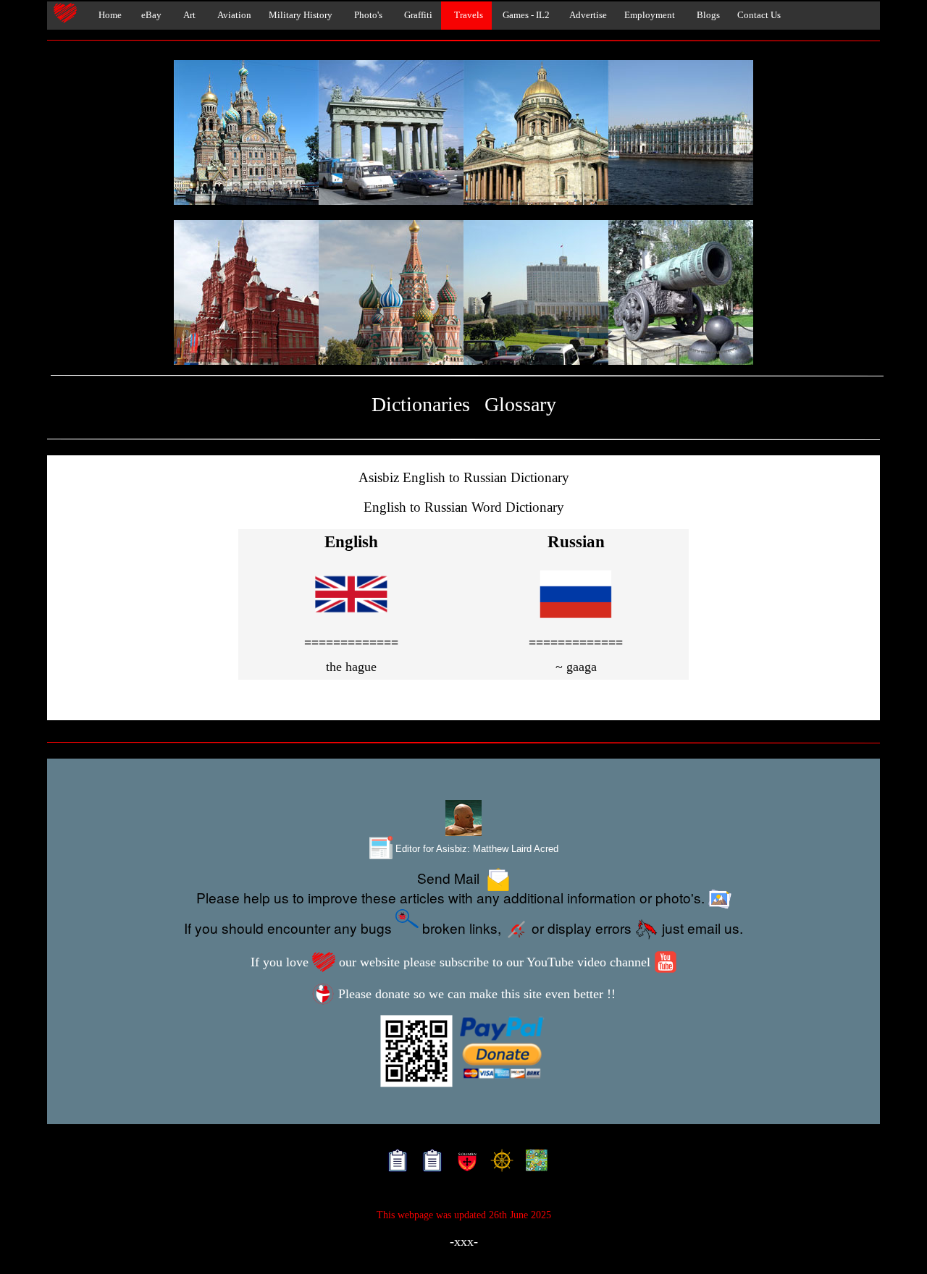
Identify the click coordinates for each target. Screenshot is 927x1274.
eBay (150, 15)
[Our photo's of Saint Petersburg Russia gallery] (463, 133)
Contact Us (759, 15)
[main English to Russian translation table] (351, 620)
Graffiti (416, 15)
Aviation (232, 15)
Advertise (587, 15)
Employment (649, 15)
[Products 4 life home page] (533, 1163)
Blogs (706, 15)
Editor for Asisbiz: (475, 848)
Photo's (366, 15)
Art (187, 15)
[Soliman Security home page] (463, 1163)
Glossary (520, 404)
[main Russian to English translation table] (576, 620)
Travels (466, 15)
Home (107, 15)
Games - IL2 (525, 15)
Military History (300, 15)
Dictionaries (421, 404)
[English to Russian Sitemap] (394, 1163)
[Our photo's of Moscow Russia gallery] (463, 293)
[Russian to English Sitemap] (429, 1163)
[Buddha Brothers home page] (498, 1163)
